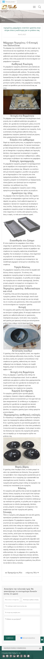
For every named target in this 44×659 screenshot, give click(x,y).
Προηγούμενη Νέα (13, 573)
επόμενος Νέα (32, 573)
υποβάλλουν (9, 638)
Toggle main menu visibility (34, 7)
